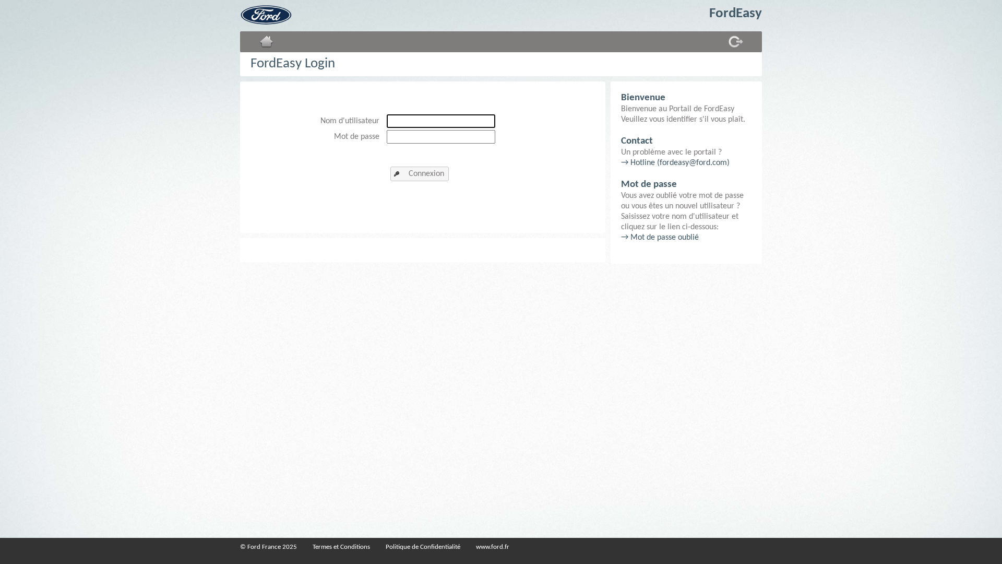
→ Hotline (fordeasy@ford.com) (675, 163)
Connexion (426, 174)
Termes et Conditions (341, 547)
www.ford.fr (492, 547)
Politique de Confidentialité (423, 547)
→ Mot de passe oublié (660, 237)
